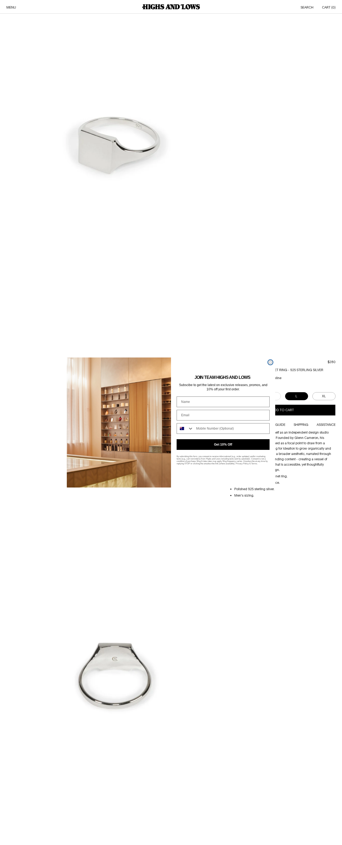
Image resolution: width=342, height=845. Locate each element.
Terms (254, 463)
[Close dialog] (270, 362)
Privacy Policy (242, 463)
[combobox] (185, 428)
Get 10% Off (223, 444)
